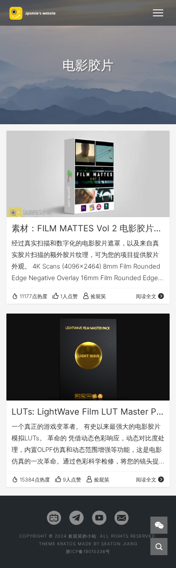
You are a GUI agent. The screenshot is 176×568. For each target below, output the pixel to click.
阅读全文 (146, 296)
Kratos (66, 543)
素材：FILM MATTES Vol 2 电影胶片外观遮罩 (88, 228)
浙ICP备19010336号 (88, 551)
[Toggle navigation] (158, 12)
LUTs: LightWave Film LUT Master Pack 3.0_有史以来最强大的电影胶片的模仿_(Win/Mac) (88, 412)
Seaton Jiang (119, 543)
